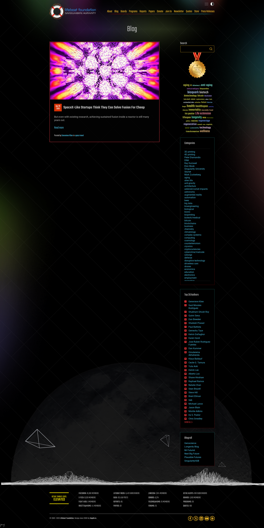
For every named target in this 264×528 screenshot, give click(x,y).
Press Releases (208, 11)
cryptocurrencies (192, 249)
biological (189, 209)
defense (188, 257)
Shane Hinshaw (196, 377)
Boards (124, 11)
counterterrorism (192, 243)
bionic (187, 212)
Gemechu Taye (196, 330)
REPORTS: (116, 502)
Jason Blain (194, 407)
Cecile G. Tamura (197, 362)
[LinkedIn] (201, 518)
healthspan (202, 106)
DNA (186, 160)
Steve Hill (193, 392)
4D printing (189, 154)
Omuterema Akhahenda (194, 353)
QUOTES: (186, 506)
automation (190, 197)
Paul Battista (195, 327)
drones (187, 266)
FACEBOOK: (82, 493)
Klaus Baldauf (195, 358)
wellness (205, 131)
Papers (152, 11)
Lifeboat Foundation (67, 518)
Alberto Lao (194, 373)
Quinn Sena (194, 315)
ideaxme (185, 110)
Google (184, 107)
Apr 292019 (58, 107)
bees (186, 200)
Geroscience (190, 443)
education (189, 272)
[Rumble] (212, 518)
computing (189, 237)
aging (186, 85)
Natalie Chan (195, 385)
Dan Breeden (195, 319)
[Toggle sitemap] (206, 4)
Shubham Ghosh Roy (199, 312)
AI (191, 85)
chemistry (189, 229)
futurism (209, 103)
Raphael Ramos (196, 381)
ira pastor (190, 113)
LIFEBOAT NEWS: (119, 493)
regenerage (204, 120)
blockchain (208, 96)
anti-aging (206, 85)
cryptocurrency (200, 99)
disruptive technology (194, 260)
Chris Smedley (195, 418)
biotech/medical (192, 217)
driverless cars (191, 263)
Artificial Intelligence (193, 89)
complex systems (192, 235)
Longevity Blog (191, 446)
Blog (116, 11)
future (203, 102)
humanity (211, 107)
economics (189, 269)
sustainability (194, 128)
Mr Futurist (189, 450)
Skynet (187, 171)
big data (188, 203)
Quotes (189, 11)
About (109, 11)
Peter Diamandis (192, 157)
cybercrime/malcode (194, 252)
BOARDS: (186, 497)
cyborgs (188, 255)
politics (188, 121)
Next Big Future (191, 453)
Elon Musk (189, 166)
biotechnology (190, 95)
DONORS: (151, 497)
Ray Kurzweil (190, 163)
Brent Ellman (195, 396)
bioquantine (204, 88)
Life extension (203, 113)
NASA (204, 118)
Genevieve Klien (67, 135)
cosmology (189, 240)
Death (210, 99)
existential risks (188, 103)
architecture (190, 186)
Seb (190, 400)
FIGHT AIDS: (83, 502)
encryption (189, 280)
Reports (143, 11)
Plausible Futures (192, 457)
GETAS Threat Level (59, 499)
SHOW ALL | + (188, 422)
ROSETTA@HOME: (85, 506)
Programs (133, 11)
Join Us (168, 11)
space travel (79, 135)
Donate (160, 11)
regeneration (190, 124)
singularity (209, 125)
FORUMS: (151, 506)
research (199, 125)
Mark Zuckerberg (192, 174)
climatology (190, 232)
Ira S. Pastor (194, 415)
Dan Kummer (195, 348)
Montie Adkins (195, 411)
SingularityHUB (191, 461)
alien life (188, 180)
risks (204, 124)
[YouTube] (207, 518)
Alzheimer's (196, 86)
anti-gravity (189, 183)
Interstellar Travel (207, 110)
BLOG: (115, 497)
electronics (189, 275)
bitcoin (200, 95)
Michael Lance (196, 403)
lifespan (187, 117)
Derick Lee (194, 370)
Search (211, 49)
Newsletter (179, 11)
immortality (195, 109)
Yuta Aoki (193, 366)
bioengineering (191, 206)
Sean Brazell (195, 388)
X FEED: (81, 497)
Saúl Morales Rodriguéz (195, 306)
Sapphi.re (93, 518)
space (187, 128)
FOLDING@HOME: (154, 502)
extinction (197, 102)
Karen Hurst (194, 338)
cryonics (188, 246)
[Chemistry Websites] (197, 65)
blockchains (190, 223)
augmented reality (193, 194)
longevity (197, 117)
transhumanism (192, 131)
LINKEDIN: (151, 493)
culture (207, 99)
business (188, 226)
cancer (193, 99)
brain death (187, 99)
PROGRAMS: (187, 502)
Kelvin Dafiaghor (197, 334)
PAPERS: (116, 506)
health (191, 106)
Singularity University (194, 169)
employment (190, 278)
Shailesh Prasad (196, 323)
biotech (203, 92)
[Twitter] (196, 518)
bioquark (193, 92)
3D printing (189, 151)
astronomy (189, 192)
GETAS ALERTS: (188, 493)
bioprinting (189, 214)
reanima (194, 121)
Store (196, 11)
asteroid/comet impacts (196, 189)
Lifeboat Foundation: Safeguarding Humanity (73, 11)
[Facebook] (190, 518)
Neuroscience (210, 118)
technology (205, 127)
